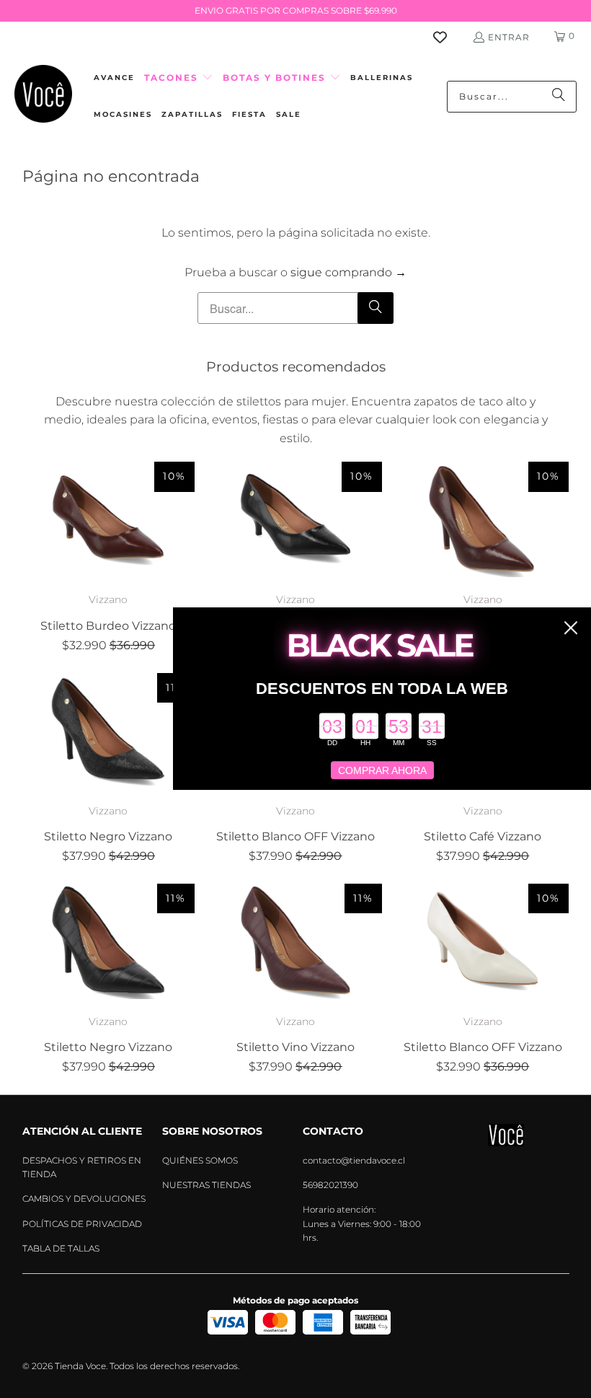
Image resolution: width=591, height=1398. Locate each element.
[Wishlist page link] (448, 37)
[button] (178, 78)
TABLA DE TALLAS (60, 1248)
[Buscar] (559, 97)
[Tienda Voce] (43, 96)
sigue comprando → (348, 272)
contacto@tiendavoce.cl (354, 1160)
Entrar (509, 37)
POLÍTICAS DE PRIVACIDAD (82, 1223)
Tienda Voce (80, 1365)
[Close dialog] (570, 627)
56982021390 (330, 1184)
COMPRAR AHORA (382, 770)
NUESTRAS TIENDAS (206, 1184)
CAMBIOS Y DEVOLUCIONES (84, 1198)
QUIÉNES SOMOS (200, 1160)
